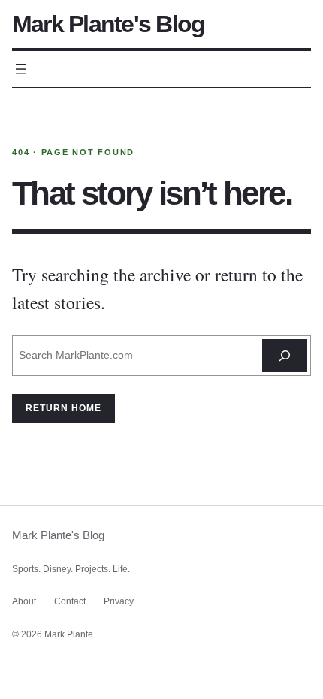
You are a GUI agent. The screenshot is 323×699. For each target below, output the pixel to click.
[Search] (284, 355)
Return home (63, 408)
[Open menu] (21, 69)
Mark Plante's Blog (108, 24)
